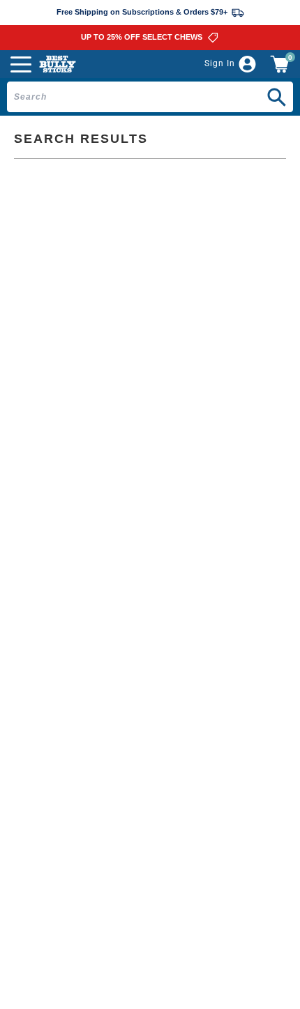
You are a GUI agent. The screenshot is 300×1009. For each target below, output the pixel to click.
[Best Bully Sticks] (58, 64)
